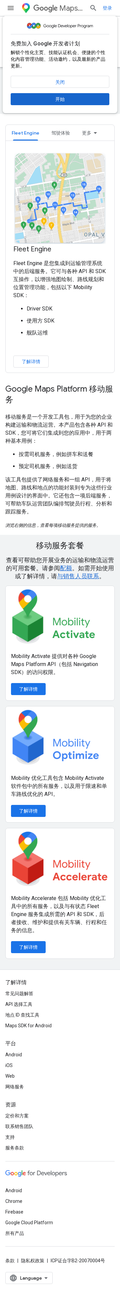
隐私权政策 (32, 1260)
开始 (60, 99)
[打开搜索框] (93, 8)
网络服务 (14, 1086)
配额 (66, 568)
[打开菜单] (10, 8)
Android (13, 1054)
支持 (10, 1137)
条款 (10, 1260)
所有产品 (14, 1233)
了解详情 (31, 362)
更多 (86, 133)
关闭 (60, 82)
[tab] (25, 133)
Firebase (14, 1212)
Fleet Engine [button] (25, 133)
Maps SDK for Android (28, 1025)
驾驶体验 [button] (60, 133)
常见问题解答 (19, 993)
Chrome (13, 1201)
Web (10, 1076)
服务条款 (14, 1147)
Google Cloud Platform (29, 1222)
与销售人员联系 (78, 576)
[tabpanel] (60, 260)
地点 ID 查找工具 (22, 1015)
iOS (9, 1065)
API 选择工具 (18, 1004)
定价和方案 (17, 1115)
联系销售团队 (19, 1126)
